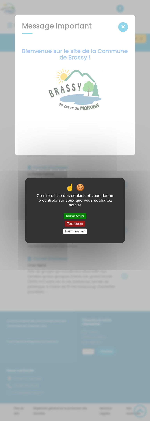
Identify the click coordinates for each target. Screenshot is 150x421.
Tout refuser (75, 223)
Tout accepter (75, 216)
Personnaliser (75, 231)
